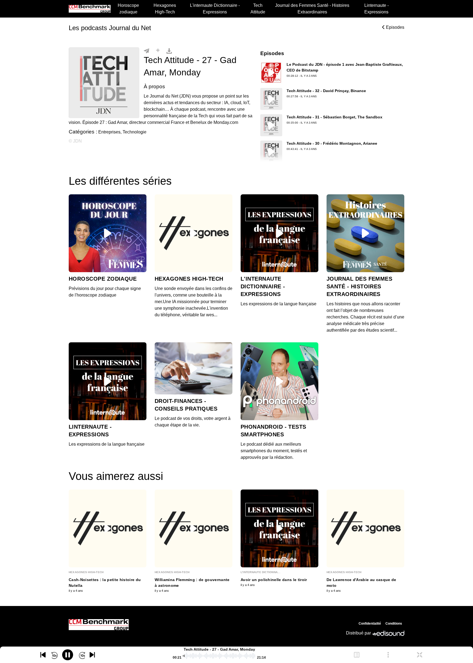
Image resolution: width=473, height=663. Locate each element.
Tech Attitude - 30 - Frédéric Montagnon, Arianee (332, 143)
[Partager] (146, 50)
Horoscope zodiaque (128, 8)
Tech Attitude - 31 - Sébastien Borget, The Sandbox (334, 117)
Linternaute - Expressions (376, 8)
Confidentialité (370, 623)
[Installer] (158, 50)
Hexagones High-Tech (165, 8)
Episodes (394, 27)
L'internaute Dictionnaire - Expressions (215, 8)
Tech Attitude (257, 8)
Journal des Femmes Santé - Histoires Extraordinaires (312, 8)
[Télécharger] (169, 50)
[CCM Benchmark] (99, 624)
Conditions (393, 623)
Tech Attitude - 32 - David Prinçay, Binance (326, 91)
